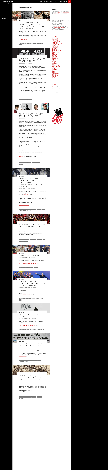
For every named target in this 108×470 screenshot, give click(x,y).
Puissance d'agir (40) (55, 65)
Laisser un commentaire (32, 188)
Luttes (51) (54, 59)
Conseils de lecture (55, 84)
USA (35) (53, 77)
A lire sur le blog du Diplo (27, 325)
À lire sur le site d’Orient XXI (24, 392)
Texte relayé (21, 176)
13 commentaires (30, 28)
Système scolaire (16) (55, 73)
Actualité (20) (54, 36)
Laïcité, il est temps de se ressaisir (31, 315)
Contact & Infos (4, 16)
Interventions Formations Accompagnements (5, 19)
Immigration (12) (55, 55)
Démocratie (40, 239)
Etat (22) (53, 51)
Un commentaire (29, 118)
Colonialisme (27, 298)
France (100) (54, 53)
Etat (44, 239)
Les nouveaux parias (29, 255)
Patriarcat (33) (54, 62)
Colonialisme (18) (55, 42)
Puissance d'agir (22, 210)
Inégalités (21, 361)
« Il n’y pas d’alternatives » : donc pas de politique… (32, 225)
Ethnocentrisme (27, 329)
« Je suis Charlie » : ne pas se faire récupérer (32, 60)
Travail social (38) (55, 75)
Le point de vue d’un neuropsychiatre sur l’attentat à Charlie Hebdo (32, 24)
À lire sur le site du (24, 294)
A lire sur (22, 356)
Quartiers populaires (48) (56, 66)
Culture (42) (54, 45)
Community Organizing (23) (57, 43)
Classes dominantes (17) (56, 41)
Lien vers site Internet (55, 90)
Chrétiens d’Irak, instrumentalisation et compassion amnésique (30, 378)
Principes (55, 1)
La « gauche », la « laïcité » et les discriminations (31, 344)
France (26, 43)
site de (26, 194)
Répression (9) (54, 69)
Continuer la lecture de (24, 39)
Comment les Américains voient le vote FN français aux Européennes (32, 283)
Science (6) (54, 71)
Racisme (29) (54, 67)
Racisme (36, 267)
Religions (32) (54, 68)
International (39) (55, 57)
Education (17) (54, 49)
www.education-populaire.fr (8, 1)
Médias (36, 43)
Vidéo (20, 20)
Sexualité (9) (54, 72)
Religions (40, 43)
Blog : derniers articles (63, 1)
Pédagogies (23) (54, 63)
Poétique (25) (54, 64)
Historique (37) (54, 54)
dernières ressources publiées (58, 27)
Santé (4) (53, 70)
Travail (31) (54, 74)
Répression (29, 210)
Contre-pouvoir (33, 239)
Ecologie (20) (54, 48)
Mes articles (21, 57)
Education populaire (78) (56, 50)
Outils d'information (28, 57)
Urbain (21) (54, 76)
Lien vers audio (54, 86)
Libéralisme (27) (55, 58)
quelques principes (56, 13)
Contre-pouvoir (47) (55, 44)
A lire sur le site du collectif (28, 263)
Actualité (21, 43)
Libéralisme (26, 241)
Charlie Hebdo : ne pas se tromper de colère (31, 115)
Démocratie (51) (55, 46)
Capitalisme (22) (55, 40)
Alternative (27, 239)
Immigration (31, 267)
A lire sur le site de (24, 235)
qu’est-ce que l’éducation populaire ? (62, 12)
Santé (21, 44)
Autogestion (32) (55, 39)
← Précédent (29, 402)
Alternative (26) (54, 37)
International (31, 43)
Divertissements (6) (55, 47)
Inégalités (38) (54, 56)
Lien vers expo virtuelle (56, 88)
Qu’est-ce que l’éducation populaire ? (46, 1)
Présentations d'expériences (57, 96)
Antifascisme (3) (55, 38)
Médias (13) (54, 60)
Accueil (3, 7)
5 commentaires (29, 63)
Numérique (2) (54, 61)
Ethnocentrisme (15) (55, 52)
